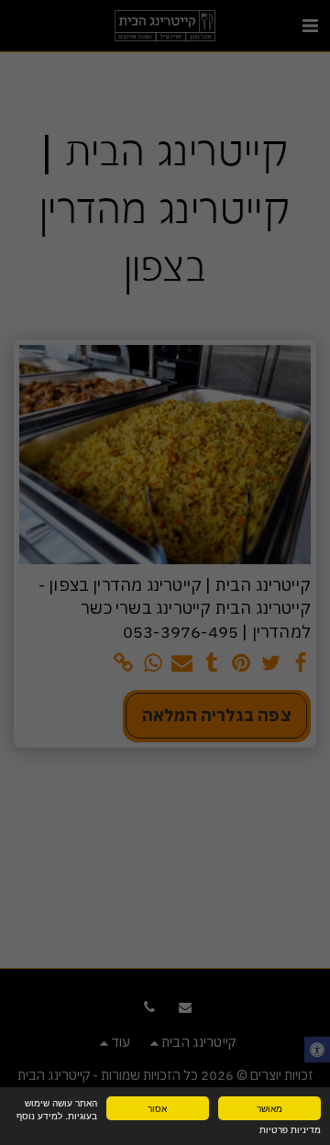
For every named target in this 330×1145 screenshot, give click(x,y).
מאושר (269, 1108)
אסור (157, 1108)
